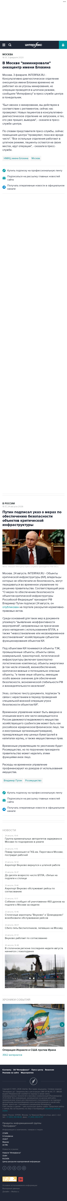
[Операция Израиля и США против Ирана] (33, 1045)
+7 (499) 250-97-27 (35, 1117)
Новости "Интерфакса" (11, 1153)
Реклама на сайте (10, 1073)
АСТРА (5, 1145)
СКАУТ (5, 1139)
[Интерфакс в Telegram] (9, 1168)
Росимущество (33, 780)
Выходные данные (11, 1188)
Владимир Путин (13, 780)
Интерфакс (33, 44)
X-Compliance (7, 1136)
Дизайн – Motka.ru (10, 1191)
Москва (7, 54)
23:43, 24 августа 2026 (13, 211)
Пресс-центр (37, 1070)
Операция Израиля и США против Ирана (29, 1050)
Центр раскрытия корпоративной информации (21, 1162)
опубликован (10, 607)
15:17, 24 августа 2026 (12, 506)
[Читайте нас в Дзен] (4, 1168)
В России (8, 208)
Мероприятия (27, 1073)
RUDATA (5, 1159)
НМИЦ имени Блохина (16, 158)
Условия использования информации (19, 1185)
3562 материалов (12, 1054)
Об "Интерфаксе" (21, 1070)
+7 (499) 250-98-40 (14, 1117)
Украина (31, 357)
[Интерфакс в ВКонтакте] (14, 1168)
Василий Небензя (13, 357)
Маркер (5, 1142)
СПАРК (5, 1133)
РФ (40, 357)
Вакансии (49, 1070)
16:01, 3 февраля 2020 (13, 57)
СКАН (4, 1156)
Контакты (6, 1070)
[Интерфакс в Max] (24, 1168)
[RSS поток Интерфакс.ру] (19, 1168)
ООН (48, 357)
